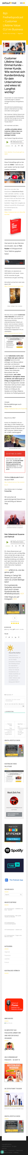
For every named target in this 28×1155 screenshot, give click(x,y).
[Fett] (6, 704)
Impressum (11, 1150)
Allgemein (20, 33)
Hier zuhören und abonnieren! (13, 814)
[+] (23, 704)
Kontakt (5, 1150)
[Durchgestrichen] (11, 704)
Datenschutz (19, 1150)
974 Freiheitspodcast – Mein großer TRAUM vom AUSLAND (13, 916)
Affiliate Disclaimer (7, 1152)
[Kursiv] (7, 704)
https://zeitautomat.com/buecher (15, 409)
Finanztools (8, 955)
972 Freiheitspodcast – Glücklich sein (13, 929)
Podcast (7, 962)
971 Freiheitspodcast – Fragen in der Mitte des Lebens (13, 936)
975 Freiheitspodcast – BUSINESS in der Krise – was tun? (14, 909)
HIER (22, 594)
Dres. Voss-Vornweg (10, 33)
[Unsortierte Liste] (14, 704)
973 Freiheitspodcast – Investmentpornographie (10, 923)
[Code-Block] (18, 704)
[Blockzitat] (16, 704)
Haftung (16, 1152)
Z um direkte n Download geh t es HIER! (14, 153)
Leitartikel (7, 959)
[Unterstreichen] (9, 704)
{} (21, 704)
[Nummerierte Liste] (12, 704)
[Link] (19, 704)
